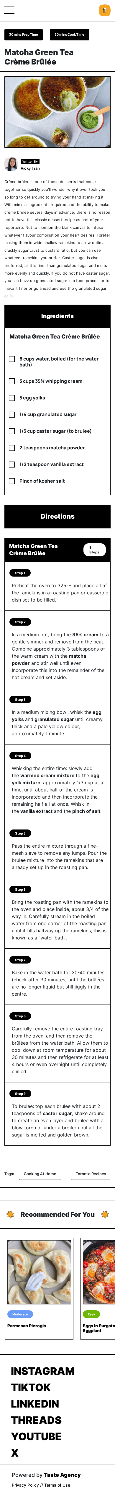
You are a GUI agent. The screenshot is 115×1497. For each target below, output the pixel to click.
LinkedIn (35, 1404)
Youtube (36, 1436)
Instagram (43, 1371)
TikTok (31, 1387)
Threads (36, 1420)
